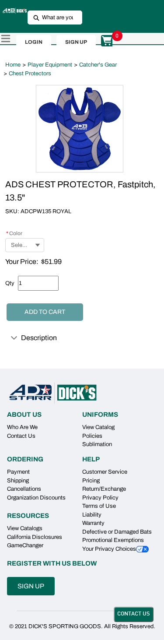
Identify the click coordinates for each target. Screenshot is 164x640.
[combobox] (51, 17)
